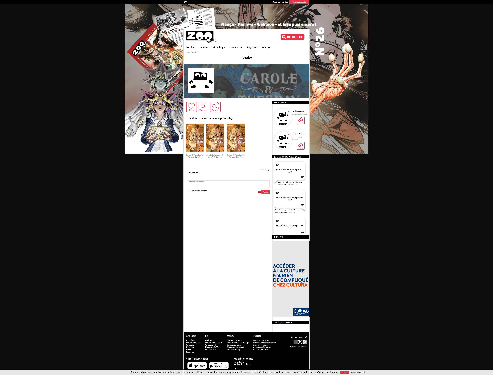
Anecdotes (190, 340)
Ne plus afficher (357, 372)
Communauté (236, 47)
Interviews (190, 347)
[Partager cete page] (215, 107)
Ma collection (239, 362)
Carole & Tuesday (283, 182)
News (188, 349)
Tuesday (194, 52)
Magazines (252, 47)
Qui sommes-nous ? (299, 337)
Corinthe (287, 184)
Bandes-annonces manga (238, 342)
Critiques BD (210, 345)
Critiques (190, 345)
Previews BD (210, 349)
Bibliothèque (219, 47)
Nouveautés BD (212, 347)
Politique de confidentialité (298, 347)
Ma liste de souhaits (242, 364)
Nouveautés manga (235, 347)
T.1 (296, 182)
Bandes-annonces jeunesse (264, 342)
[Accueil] (186, 2)
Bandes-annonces (193, 342)
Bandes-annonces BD (214, 342)
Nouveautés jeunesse (262, 347)
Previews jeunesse (260, 349)
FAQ (235, 369)
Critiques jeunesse (260, 345)
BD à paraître (211, 340)
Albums (204, 47)
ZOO (188, 52)
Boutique (266, 47)
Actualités (190, 47)
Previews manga (234, 349)
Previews (190, 352)
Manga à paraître (234, 340)
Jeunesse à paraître (261, 340)
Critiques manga (234, 345)
